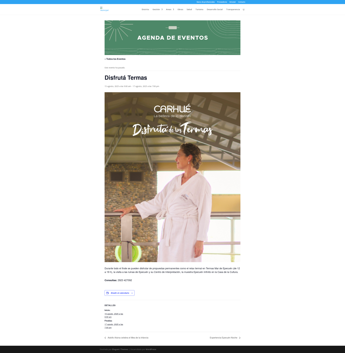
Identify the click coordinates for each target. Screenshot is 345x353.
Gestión (156, 9)
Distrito (145, 9)
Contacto (241, 2)
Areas (168, 9)
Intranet (233, 2)
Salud (189, 9)
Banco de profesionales (206, 2)
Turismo (199, 9)
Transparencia (233, 9)
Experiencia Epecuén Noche (224, 337)
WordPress (151, 349)
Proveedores (222, 2)
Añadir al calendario (120, 293)
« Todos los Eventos (115, 58)
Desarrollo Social (215, 9)
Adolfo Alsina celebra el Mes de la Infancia (127, 337)
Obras (180, 9)
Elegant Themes (120, 349)
